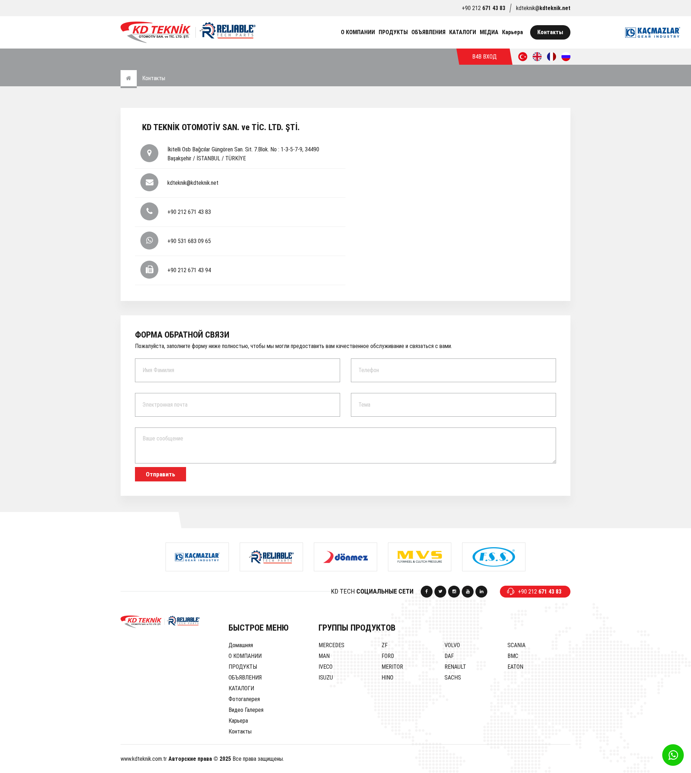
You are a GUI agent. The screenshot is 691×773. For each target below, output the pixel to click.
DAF (449, 656)
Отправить (160, 474)
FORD (387, 656)
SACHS (452, 677)
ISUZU (326, 677)
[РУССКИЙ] (565, 56)
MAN (324, 656)
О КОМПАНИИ (358, 32)
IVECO (326, 666)
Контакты (550, 32)
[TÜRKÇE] (522, 56)
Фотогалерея (244, 699)
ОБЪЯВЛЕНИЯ (428, 32)
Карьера (512, 32)
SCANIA (516, 645)
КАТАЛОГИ (462, 32)
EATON (515, 666)
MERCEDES (331, 645)
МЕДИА (489, 32)
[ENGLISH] (537, 56)
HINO (387, 677)
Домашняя (241, 645)
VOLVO (452, 645)
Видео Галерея (246, 709)
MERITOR (392, 666)
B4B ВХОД (484, 56)
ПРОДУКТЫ (393, 32)
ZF (384, 645)
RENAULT (455, 666)
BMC (512, 656)
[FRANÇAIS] (551, 56)
